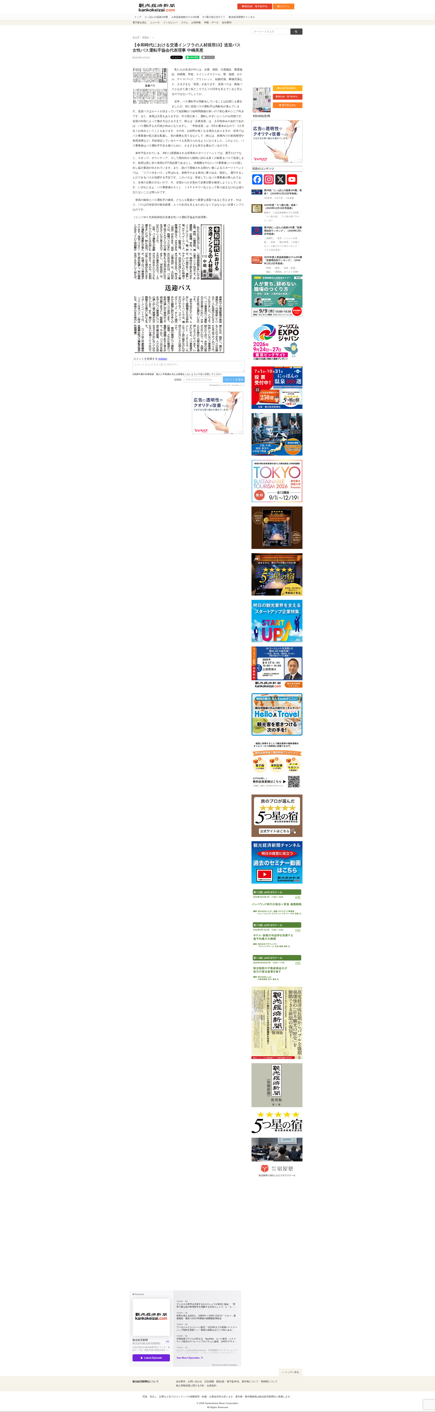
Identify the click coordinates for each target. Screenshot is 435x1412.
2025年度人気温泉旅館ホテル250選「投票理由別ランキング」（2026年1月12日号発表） (283, 260)
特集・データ (211, 22)
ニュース (155, 22)
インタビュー (170, 22)
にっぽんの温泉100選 (156, 17)
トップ (137, 17)
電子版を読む (140, 22)
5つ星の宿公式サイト (214, 17)
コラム (184, 22)
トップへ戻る (291, 1372)
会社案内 (226, 22)
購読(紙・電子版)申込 (256, 6)
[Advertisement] (159, 413)
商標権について (269, 1381)
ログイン (285, 6)
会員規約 (211, 1385)
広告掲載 (209, 1381)
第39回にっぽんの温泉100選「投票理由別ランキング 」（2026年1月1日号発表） (283, 230)
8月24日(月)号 (261, 116)
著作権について (250, 1381)
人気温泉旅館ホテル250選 (185, 17)
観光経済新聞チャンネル (242, 17)
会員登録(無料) (288, 88)
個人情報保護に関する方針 (190, 1385)
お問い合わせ (195, 1381)
